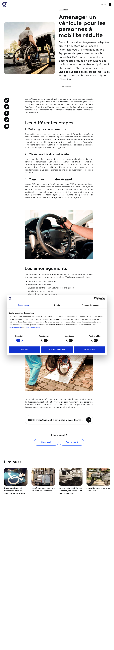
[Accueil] (4, 4)
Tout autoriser (89, 350)
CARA (27, 139)
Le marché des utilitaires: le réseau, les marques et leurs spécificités (70, 490)
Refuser (24, 350)
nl (105, 4)
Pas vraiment (72, 442)
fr (102, 4)
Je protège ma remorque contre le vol (98, 489)
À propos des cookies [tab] (90, 305)
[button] (110, 4)
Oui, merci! (46, 442)
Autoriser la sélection (57, 350)
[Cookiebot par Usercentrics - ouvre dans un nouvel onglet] (95, 298)
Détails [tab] (57, 305)
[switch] (44, 340)
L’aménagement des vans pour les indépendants (43, 489)
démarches (41, 162)
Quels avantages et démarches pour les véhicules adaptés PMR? (15, 490)
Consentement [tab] (23, 305)
